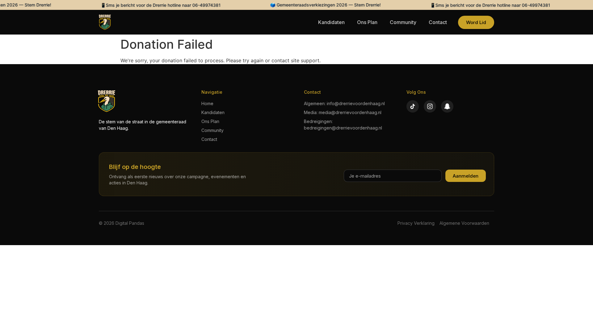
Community (403, 22)
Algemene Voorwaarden (464, 223)
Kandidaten (331, 22)
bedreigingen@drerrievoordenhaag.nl (343, 127)
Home (207, 103)
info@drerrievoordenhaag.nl (356, 103)
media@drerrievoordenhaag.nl (350, 112)
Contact (438, 22)
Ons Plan (367, 22)
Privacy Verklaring (416, 223)
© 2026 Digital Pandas (121, 223)
